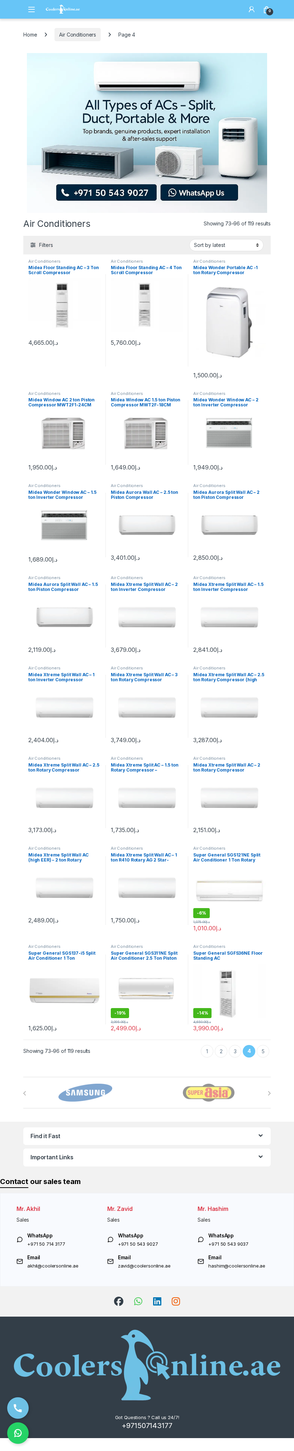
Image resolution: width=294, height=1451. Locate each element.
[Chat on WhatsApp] (18, 1433)
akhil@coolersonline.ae (53, 1266)
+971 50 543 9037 (228, 1244)
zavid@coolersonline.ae (144, 1266)
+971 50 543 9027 (138, 1244)
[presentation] (25, 1093)
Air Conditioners (77, 35)
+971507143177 (147, 1425)
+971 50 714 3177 (46, 1244)
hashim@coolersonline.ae (236, 1266)
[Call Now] (18, 1408)
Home (30, 35)
